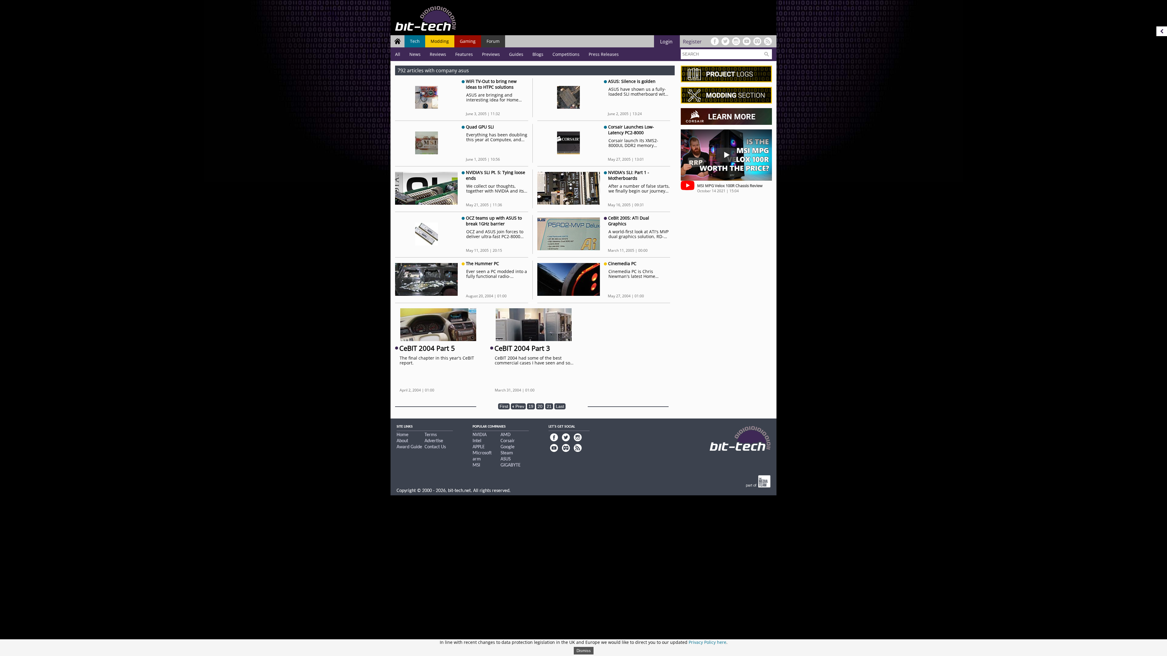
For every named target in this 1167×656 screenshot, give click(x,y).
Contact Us (435, 447)
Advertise (434, 441)
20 (540, 406)
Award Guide (409, 447)
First (504, 406)
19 (530, 406)
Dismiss (584, 650)
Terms (431, 434)
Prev (519, 406)
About (402, 441)
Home (402, 434)
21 (549, 406)
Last (560, 406)
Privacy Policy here (707, 642)
